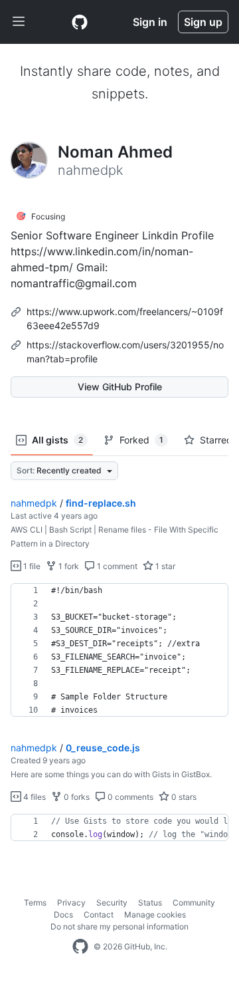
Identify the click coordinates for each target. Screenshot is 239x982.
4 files (33, 797)
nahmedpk (34, 503)
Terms (35, 903)
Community (194, 903)
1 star (164, 566)
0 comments (129, 797)
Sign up (203, 22)
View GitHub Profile (120, 386)
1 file (30, 566)
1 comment (116, 566)
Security (111, 903)
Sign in (150, 22)
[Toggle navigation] (19, 22)
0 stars (183, 797)
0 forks (76, 797)
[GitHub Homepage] (80, 946)
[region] (119, 650)
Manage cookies (155, 915)
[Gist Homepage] (80, 22)
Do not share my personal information (119, 926)
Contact (99, 915)
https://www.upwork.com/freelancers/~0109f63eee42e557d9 (125, 318)
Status (150, 903)
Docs (63, 915)
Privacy (71, 903)
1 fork (67, 566)
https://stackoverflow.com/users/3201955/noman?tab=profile (125, 351)
